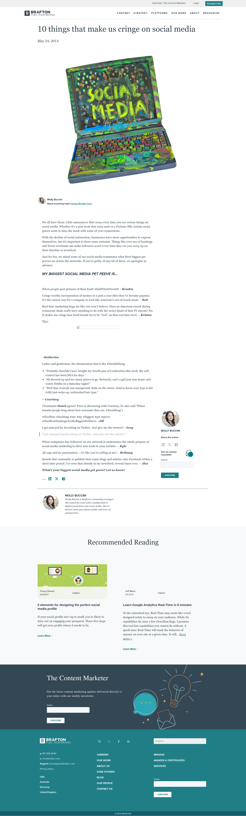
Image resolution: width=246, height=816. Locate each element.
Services (160, 766)
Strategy (141, 13)
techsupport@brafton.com (62, 763)
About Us (103, 766)
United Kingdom (48, 792)
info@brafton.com (51, 758)
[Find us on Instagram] (99, 741)
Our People (105, 783)
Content (123, 13)
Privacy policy (47, 769)
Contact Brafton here (81, 203)
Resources (211, 13)
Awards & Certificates (169, 760)
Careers (102, 755)
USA (42, 777)
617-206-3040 (49, 753)
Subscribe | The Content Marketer (168, 3)
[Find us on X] (109, 741)
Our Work (178, 13)
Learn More (44, 635)
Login (196, 3)
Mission (159, 755)
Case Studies (106, 772)
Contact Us (214, 3)
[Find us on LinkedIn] (128, 741)
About (195, 13)
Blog (100, 777)
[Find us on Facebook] (118, 741)
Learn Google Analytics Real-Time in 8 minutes (157, 605)
